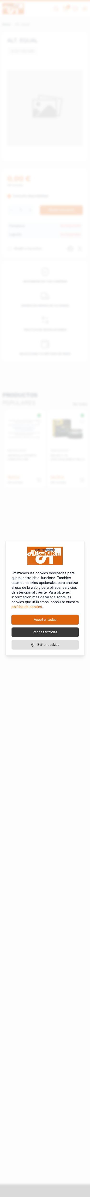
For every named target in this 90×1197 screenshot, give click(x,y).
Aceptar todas (45, 619)
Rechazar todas (45, 632)
